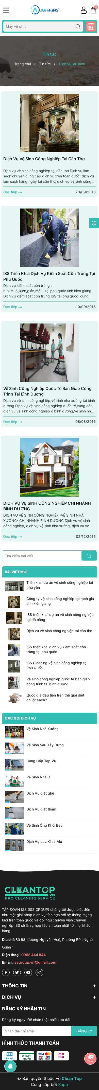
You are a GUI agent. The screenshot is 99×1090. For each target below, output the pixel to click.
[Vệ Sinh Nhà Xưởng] (14, 732)
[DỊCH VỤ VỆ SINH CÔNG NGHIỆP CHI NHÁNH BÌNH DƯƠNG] (49, 467)
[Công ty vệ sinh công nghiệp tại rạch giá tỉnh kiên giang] (14, 602)
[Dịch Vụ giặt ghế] (14, 797)
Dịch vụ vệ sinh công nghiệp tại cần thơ (44, 158)
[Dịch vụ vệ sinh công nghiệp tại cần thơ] (49, 123)
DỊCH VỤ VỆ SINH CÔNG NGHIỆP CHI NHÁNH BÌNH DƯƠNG (47, 506)
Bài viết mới (16, 572)
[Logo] (45, 10)
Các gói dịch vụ (20, 718)
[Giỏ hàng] (93, 10)
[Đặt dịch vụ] (91, 26)
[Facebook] (6, 972)
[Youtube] (28, 972)
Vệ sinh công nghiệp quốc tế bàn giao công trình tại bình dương (47, 391)
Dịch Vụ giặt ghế (40, 793)
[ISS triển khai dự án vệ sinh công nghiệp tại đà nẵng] (14, 618)
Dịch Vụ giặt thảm (41, 809)
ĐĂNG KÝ (84, 1031)
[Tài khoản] (83, 10)
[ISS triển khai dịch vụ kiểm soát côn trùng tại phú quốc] (49, 237)
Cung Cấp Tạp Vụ (41, 761)
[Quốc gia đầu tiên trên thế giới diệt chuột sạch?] (14, 699)
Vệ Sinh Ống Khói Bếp (44, 825)
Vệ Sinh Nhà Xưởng (42, 729)
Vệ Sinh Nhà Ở (38, 777)
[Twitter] (17, 972)
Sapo (63, 1084)
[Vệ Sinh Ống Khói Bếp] (14, 829)
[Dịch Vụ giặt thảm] (14, 813)
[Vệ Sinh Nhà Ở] (14, 781)
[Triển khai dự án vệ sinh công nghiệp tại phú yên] (14, 586)
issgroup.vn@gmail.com (34, 962)
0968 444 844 (33, 955)
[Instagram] (39, 972)
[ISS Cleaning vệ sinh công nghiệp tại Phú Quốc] (14, 666)
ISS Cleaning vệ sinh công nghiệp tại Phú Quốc (56, 665)
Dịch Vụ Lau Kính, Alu (44, 841)
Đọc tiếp (10, 192)
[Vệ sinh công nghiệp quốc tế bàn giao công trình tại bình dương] (49, 352)
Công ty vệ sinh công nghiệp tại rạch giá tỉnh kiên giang (60, 601)
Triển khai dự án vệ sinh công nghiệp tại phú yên (59, 585)
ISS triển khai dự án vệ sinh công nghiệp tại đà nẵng (60, 617)
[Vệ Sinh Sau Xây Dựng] (14, 749)
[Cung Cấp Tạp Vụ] (14, 764)
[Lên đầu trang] (91, 1044)
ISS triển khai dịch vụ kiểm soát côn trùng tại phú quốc (49, 276)
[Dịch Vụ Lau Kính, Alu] (14, 845)
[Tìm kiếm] (78, 26)
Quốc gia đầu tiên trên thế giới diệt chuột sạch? (55, 697)
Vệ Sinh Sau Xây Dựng (45, 745)
